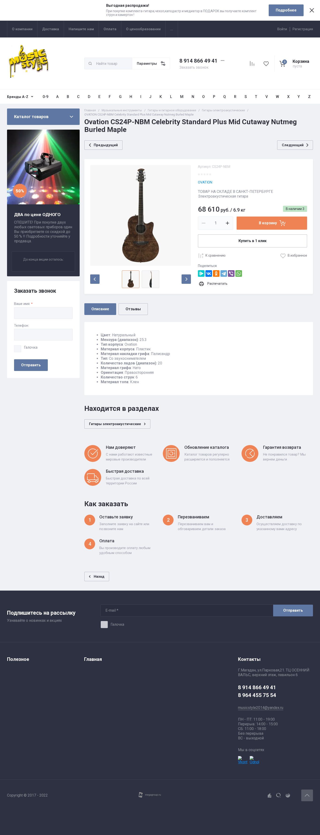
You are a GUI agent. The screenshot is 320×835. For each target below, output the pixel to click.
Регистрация (303, 29)
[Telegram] (223, 273)
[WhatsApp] (238, 273)
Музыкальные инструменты (122, 110)
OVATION (205, 182)
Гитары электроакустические (223, 110)
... (171, 29)
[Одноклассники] (216, 273)
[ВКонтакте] (208, 273)
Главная (90, 110)
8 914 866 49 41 (198, 61)
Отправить (31, 365)
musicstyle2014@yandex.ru (260, 707)
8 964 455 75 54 (257, 695)
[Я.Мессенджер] (201, 273)
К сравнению (215, 255)
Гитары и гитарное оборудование (172, 110)
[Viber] (231, 273)
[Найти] (90, 63)
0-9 (45, 96)
